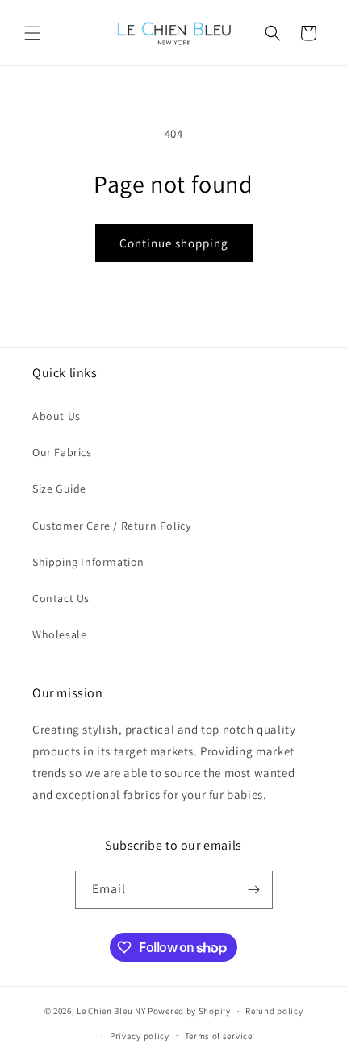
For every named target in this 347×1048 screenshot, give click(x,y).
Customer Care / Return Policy (111, 525)
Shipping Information (88, 562)
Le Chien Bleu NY (111, 1011)
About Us (56, 416)
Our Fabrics (62, 452)
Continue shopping (173, 243)
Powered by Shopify (189, 1011)
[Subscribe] (254, 890)
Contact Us (61, 598)
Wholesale (59, 634)
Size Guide (59, 488)
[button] (32, 33)
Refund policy (274, 1011)
